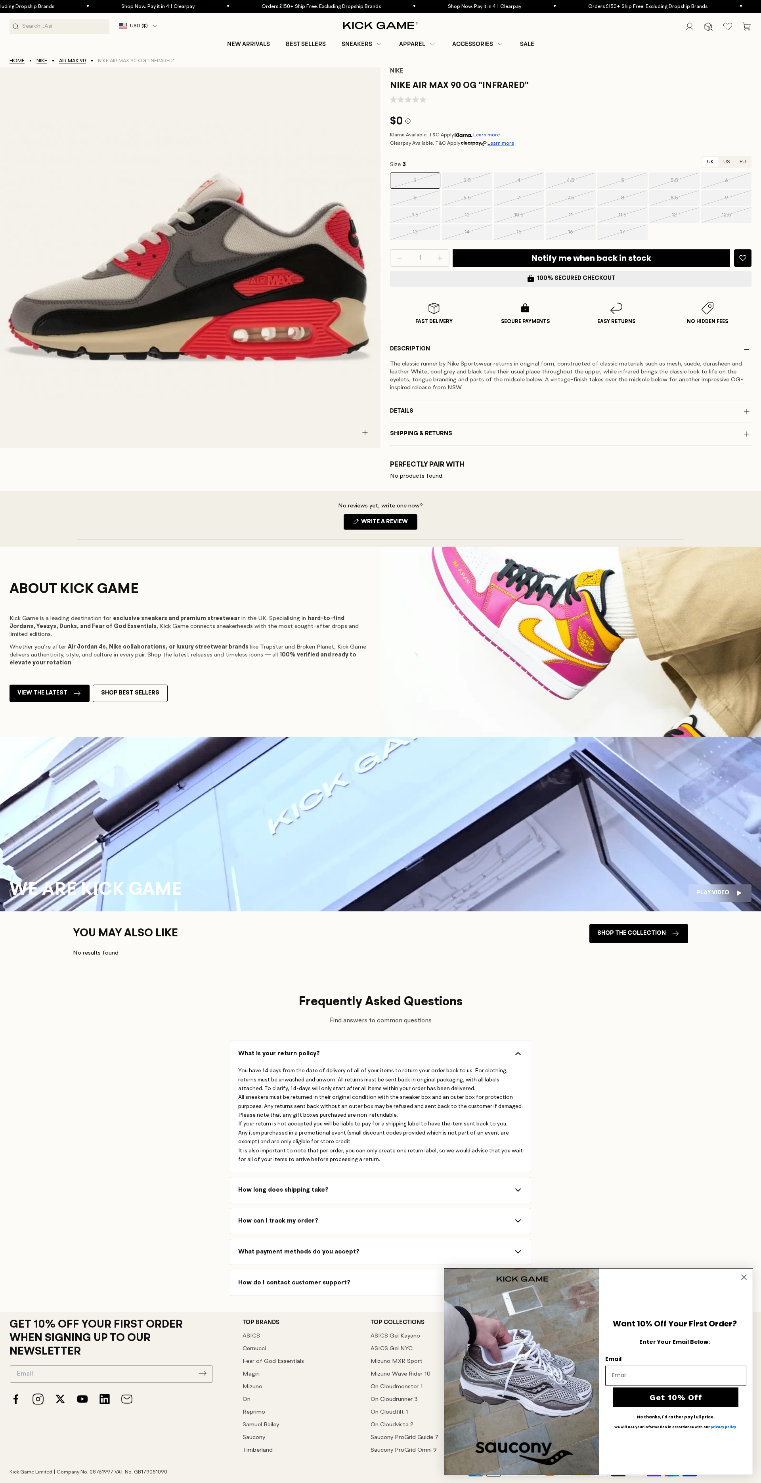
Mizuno (252, 1387)
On (246, 1400)
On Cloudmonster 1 (397, 1387)
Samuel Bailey (261, 1425)
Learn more (486, 135)
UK (710, 162)
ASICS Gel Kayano (395, 1336)
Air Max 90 (72, 60)
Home (17, 60)
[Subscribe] (202, 1373)
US (726, 162)
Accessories (472, 44)
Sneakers (357, 44)
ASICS (251, 1336)
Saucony (254, 1438)
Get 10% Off (676, 1397)
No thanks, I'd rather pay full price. (676, 1417)
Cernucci (254, 1349)
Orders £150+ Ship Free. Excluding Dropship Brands (273, 6)
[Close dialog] (744, 1277)
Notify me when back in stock (591, 258)
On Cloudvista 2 (392, 1425)
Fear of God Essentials (273, 1361)
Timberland (258, 1450)
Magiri (251, 1374)
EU (743, 162)
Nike (41, 60)
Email (613, 1359)
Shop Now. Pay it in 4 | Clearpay (110, 6)
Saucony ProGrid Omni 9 (404, 1450)
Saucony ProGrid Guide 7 (404, 1438)
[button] (362, 44)
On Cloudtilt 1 (389, 1412)
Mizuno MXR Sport (397, 1361)
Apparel (412, 44)
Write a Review (388, 524)
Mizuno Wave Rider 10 (400, 1374)
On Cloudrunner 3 (394, 1400)
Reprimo (254, 1412)
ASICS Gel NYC (392, 1349)
